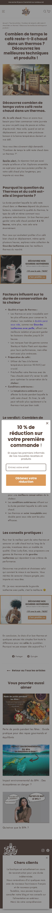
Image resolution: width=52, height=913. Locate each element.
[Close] (47, 423)
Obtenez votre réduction (26, 480)
